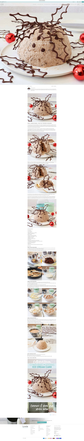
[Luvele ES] (2, 4)
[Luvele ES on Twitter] (54, 435)
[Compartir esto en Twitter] (50, 415)
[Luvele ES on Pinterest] (58, 435)
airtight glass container (52, 194)
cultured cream (30, 129)
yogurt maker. (29, 130)
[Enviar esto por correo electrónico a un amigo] (55, 415)
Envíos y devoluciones (33, 428)
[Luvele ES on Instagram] (59, 435)
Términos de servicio (33, 431)
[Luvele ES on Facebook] (55, 435)
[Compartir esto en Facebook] (52, 415)
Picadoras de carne (48, 433)
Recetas (47, 435)
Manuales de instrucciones (41, 429)
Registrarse (42, 422)
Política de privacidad (33, 430)
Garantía (31, 429)
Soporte (39, 430)
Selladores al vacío (48, 431)
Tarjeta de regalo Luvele (40, 428)
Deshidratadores (48, 434)
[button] (35, 4)
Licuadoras (47, 432)
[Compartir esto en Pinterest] (54, 415)
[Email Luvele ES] (60, 435)
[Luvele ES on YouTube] (56, 435)
